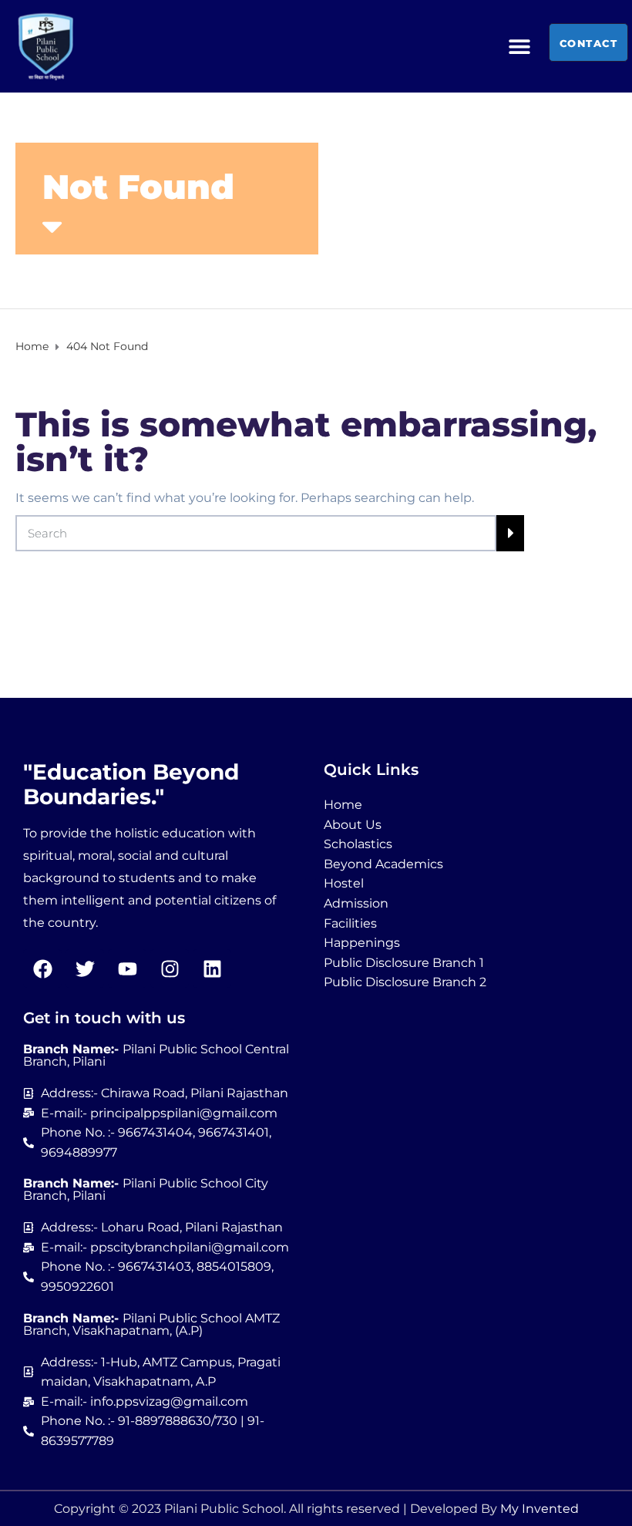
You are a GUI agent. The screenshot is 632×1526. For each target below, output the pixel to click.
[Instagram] (169, 968)
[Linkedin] (212, 968)
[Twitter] (85, 968)
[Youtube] (127, 968)
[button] (520, 46)
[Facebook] (42, 968)
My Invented (539, 1508)
